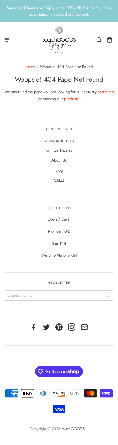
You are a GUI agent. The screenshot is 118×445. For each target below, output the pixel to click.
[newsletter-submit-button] (108, 296)
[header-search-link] (99, 39)
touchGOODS (73, 429)
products (71, 99)
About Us (59, 160)
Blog (59, 170)
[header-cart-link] (109, 39)
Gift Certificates (59, 150)
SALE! (59, 180)
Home (30, 67)
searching (106, 92)
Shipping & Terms (59, 140)
